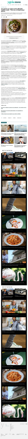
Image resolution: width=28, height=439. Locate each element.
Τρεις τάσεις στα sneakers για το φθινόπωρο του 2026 (8, 212)
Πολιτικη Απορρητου (13, 434)
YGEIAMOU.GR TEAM (3, 15)
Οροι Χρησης (26, 434)
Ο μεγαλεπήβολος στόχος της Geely (19, 159)
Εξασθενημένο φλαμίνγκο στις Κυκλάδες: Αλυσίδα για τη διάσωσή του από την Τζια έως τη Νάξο (13, 282)
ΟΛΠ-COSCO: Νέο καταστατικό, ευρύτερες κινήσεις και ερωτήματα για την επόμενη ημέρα (7, 160)
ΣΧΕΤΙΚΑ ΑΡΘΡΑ (4, 122)
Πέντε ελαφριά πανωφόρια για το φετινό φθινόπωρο (8, 195)
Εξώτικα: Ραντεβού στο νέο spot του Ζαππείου (7, 366)
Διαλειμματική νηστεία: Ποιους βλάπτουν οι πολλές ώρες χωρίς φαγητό (10, 314)
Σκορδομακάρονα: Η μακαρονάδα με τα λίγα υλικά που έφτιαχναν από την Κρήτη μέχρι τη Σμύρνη (13, 247)
